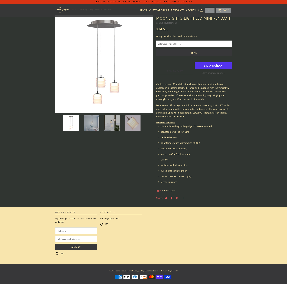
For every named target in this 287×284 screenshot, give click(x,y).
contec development (166, 22)
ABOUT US (192, 10)
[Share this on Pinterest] (176, 198)
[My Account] (201, 11)
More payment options (213, 72)
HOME (144, 10)
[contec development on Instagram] (57, 253)
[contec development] (62, 10)
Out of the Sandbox (152, 270)
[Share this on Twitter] (165, 198)
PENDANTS (177, 10)
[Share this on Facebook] (171, 198)
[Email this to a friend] (181, 198)
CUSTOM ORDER (159, 10)
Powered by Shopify (169, 270)
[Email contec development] (62, 253)
